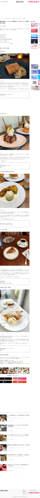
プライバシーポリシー (26, 494)
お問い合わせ (24, 492)
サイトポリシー (25, 493)
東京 (5, 26)
